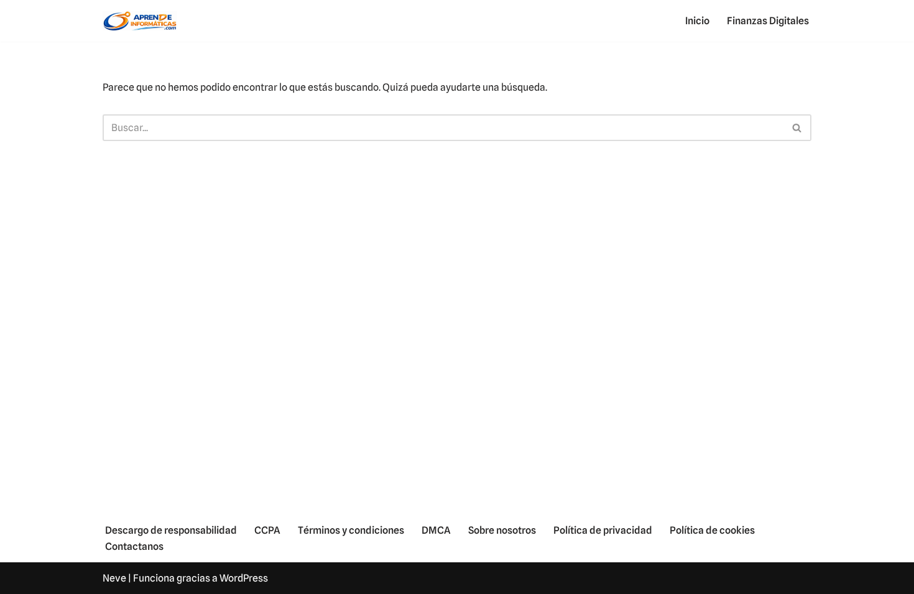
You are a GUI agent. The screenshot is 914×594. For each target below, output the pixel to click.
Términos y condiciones (351, 530)
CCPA (267, 530)
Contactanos (134, 546)
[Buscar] (797, 127)
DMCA (436, 530)
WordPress (243, 578)
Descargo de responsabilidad (171, 530)
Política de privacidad (602, 530)
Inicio (697, 21)
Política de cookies (712, 530)
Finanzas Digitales (768, 21)
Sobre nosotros (502, 530)
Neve (114, 578)
